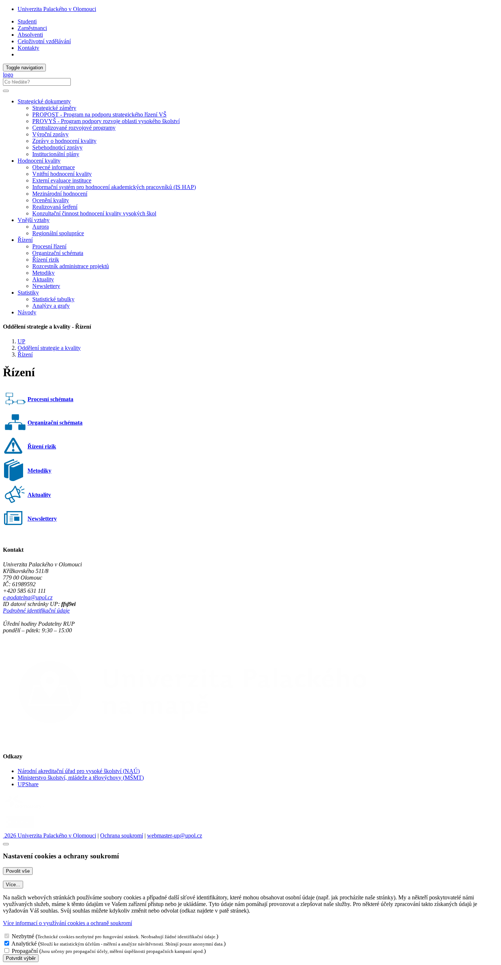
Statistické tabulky (53, 299)
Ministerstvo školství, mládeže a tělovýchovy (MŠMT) (81, 777)
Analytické (24, 943)
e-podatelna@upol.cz (27, 597)
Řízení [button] (25, 240)
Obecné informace (53, 167)
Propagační (25, 951)
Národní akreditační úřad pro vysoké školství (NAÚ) (79, 771)
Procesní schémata (50, 399)
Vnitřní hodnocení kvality (62, 174)
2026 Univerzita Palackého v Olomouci (49, 835)
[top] (6, 844)
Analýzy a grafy (51, 306)
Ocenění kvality (50, 200)
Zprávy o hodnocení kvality (64, 141)
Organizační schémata (57, 253)
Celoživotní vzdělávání (44, 41)
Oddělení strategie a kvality (49, 348)
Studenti (27, 21)
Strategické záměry (54, 108)
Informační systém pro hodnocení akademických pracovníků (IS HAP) (114, 187)
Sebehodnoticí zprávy (57, 147)
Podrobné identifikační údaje (36, 610)
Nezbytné (23, 936)
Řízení (25, 354)
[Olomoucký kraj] (28, 809)
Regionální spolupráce (58, 233)
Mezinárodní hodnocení (59, 194)
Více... (13, 884)
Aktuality (43, 279)
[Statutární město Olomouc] (19, 829)
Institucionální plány (55, 154)
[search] (6, 91)
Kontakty (28, 48)
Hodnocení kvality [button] (39, 161)
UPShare (28, 784)
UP (21, 341)
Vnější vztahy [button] (34, 220)
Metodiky (43, 273)
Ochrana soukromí (121, 835)
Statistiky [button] (28, 292)
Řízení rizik (45, 259)
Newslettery (46, 286)
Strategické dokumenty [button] (44, 101)
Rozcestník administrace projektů (70, 266)
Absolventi (30, 35)
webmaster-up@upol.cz (174, 835)
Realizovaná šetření (54, 207)
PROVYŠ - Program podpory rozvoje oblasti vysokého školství (106, 121)
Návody (27, 312)
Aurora (40, 226)
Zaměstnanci (32, 28)
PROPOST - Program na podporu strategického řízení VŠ (99, 114)
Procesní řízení (49, 246)
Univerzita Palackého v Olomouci (57, 9)
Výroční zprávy (50, 134)
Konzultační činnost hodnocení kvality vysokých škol (94, 213)
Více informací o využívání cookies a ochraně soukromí (67, 923)
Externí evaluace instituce (61, 180)
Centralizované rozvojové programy (74, 128)
